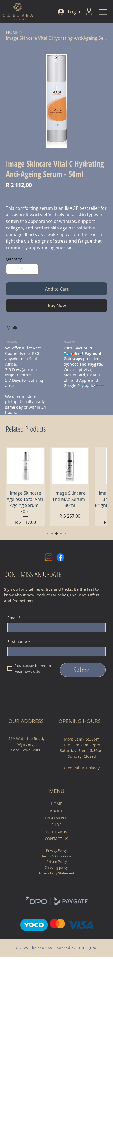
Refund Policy (56, 861)
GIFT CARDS (56, 831)
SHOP (56, 824)
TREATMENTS (56, 817)
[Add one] (33, 269)
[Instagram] (48, 557)
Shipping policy (56, 867)
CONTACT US (56, 838)
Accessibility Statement (56, 873)
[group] (57, 486)
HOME (56, 803)
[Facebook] (15, 328)
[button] (89, 11)
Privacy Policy (56, 850)
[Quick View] (25, 466)
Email (14, 617)
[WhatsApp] (8, 328)
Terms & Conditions (56, 856)
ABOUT (56, 810)
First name (18, 641)
